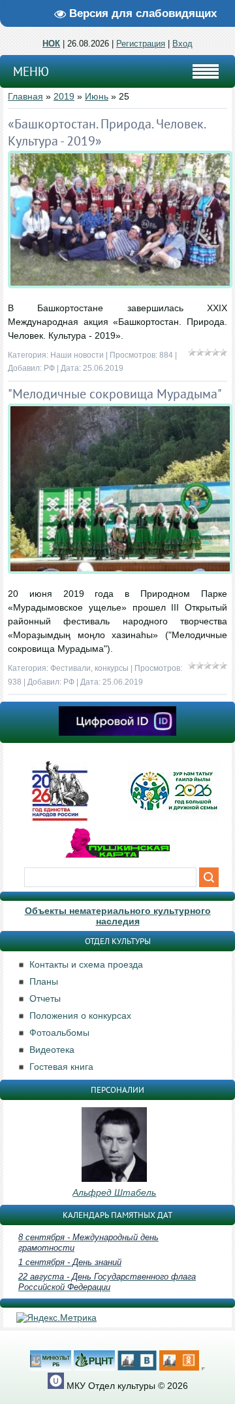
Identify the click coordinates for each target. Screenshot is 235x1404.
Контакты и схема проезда (86, 964)
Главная (25, 96)
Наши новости (77, 355)
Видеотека (51, 1049)
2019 (64, 96)
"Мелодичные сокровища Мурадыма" (115, 393)
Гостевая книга (61, 1066)
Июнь (96, 96)
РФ (49, 368)
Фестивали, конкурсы (89, 668)
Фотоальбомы (59, 1032)
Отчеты (45, 998)
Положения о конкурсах (80, 1015)
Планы (43, 981)
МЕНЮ (31, 71)
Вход (182, 43)
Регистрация (140, 43)
